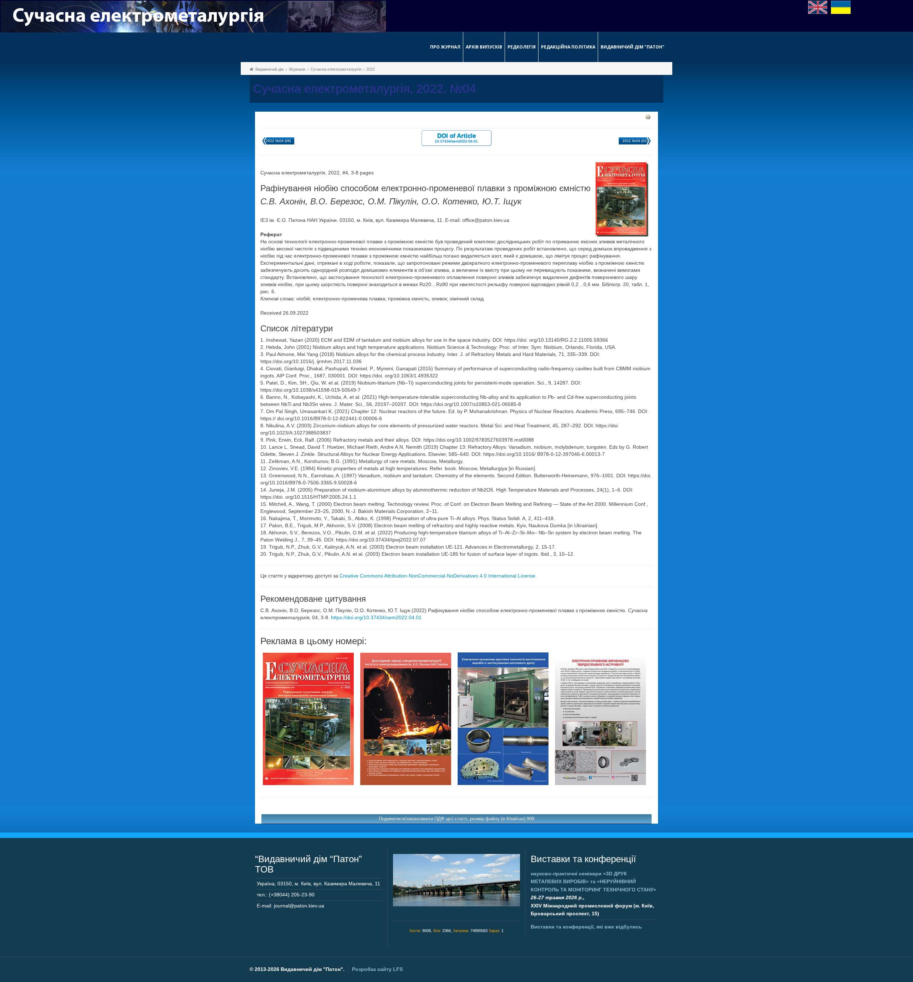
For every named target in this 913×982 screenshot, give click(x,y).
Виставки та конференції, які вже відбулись (586, 927)
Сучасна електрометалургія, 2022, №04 (364, 88)
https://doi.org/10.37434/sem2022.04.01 (376, 617)
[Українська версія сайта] (841, 7)
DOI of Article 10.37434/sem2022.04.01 (456, 137)
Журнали (297, 69)
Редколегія (521, 47)
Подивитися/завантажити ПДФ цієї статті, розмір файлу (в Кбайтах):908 (456, 818)
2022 (370, 69)
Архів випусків (484, 47)
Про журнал (445, 47)
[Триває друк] (648, 116)
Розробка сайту (377, 969)
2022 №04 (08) (278, 141)
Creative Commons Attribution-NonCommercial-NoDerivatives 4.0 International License (437, 576)
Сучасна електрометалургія (336, 69)
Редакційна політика (568, 47)
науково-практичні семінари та (593, 881)
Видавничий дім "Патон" (632, 47)
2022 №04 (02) (635, 141)
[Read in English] (818, 7)
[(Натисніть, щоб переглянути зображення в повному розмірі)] (308, 718)
